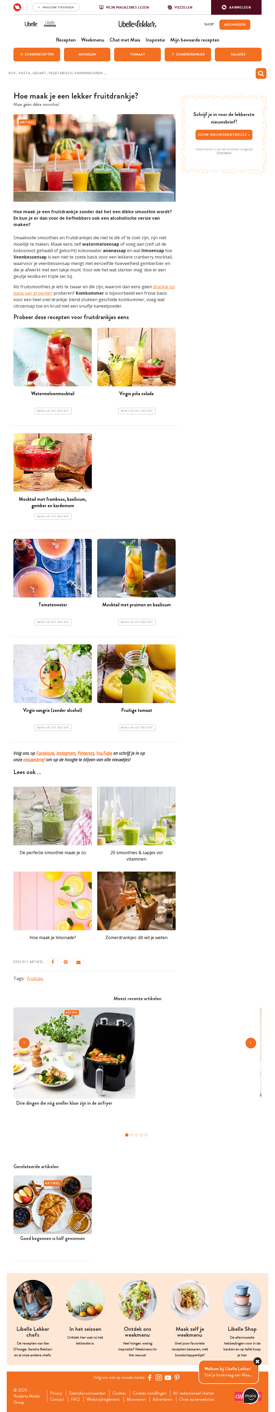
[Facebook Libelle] (149, 1377)
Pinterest (86, 753)
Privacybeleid (224, 152)
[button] (236, 7)
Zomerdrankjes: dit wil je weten (136, 937)
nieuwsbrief (34, 760)
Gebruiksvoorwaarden (87, 1393)
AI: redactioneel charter (193, 1393)
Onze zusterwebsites (197, 1399)
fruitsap (35, 978)
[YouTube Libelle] (168, 1377)
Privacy (56, 1393)
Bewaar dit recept (53, 411)
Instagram (65, 753)
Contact (57, 1399)
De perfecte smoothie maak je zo (53, 853)
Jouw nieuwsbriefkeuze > (224, 134)
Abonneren (136, 1399)
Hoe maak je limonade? (53, 937)
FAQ (75, 1399)
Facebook (45, 753)
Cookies (119, 1393)
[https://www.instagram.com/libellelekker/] (158, 1377)
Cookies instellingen (150, 1393)
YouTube (104, 753)
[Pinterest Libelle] (177, 1377)
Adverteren (162, 1399)
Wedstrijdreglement (103, 1399)
